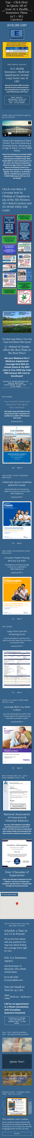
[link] (17, 34)
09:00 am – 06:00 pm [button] (20, 996)
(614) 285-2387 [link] (17, 25)
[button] (19, 468)
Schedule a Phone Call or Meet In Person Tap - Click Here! (17, 1020)
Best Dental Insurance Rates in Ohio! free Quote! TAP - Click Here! (17, 100)
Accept (17, 1133)
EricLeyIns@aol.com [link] (13, 980)
